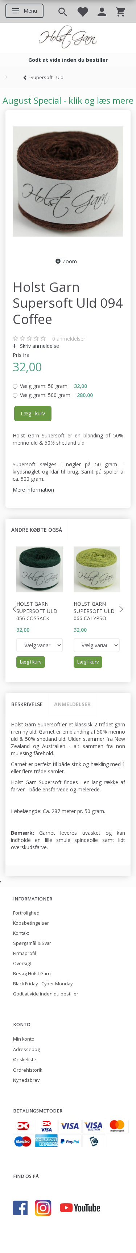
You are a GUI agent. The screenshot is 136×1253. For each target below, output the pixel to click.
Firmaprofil (24, 953)
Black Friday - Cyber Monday (43, 984)
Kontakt (21, 933)
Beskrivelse (27, 704)
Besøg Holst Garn (32, 974)
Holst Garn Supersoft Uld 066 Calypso (94, 611)
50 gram (53, 386)
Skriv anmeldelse (38, 345)
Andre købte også (36, 529)
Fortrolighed (26, 913)
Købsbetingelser (31, 923)
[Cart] (120, 11)
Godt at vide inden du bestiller (45, 994)
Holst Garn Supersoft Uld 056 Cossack (36, 611)
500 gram (56, 395)
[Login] (102, 11)
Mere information (33, 489)
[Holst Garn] (68, 38)
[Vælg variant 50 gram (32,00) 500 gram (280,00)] (39, 645)
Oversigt (22, 963)
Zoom (69, 261)
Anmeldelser (72, 704)
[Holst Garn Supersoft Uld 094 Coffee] (68, 182)
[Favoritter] (82, 11)
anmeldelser (68, 338)
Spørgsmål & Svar (32, 943)
